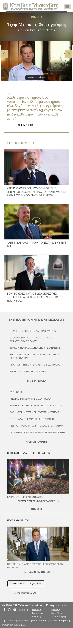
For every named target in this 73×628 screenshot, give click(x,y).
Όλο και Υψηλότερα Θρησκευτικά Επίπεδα (34, 412)
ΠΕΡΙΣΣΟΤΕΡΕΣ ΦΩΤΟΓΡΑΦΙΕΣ (36, 501)
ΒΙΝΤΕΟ (36, 17)
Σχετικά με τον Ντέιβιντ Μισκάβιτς (36, 320)
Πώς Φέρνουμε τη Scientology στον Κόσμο (36, 425)
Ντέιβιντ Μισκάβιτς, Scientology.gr (59, 613)
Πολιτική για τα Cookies (34, 620)
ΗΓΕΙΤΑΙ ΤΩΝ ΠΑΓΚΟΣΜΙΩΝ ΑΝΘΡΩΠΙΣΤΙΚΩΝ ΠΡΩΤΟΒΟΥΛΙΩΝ (34, 356)
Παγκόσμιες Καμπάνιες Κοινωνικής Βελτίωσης (37, 432)
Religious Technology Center (28, 371)
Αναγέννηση (17, 391)
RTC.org (23, 609)
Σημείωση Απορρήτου (12, 620)
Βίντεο (36, 509)
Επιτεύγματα (36, 381)
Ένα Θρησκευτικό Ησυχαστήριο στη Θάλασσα (36, 405)
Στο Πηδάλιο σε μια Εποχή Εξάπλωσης (32, 419)
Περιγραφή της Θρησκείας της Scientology (36, 364)
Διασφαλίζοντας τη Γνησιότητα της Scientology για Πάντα (32, 339)
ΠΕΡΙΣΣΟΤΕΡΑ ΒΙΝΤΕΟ (36, 571)
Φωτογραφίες (36, 442)
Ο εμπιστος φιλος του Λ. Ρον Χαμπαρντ (34, 330)
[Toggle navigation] (67, 6)
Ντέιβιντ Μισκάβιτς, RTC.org (38, 613)
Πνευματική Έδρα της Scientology (31, 398)
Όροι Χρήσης (52, 620)
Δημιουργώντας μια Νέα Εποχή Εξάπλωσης (35, 347)
